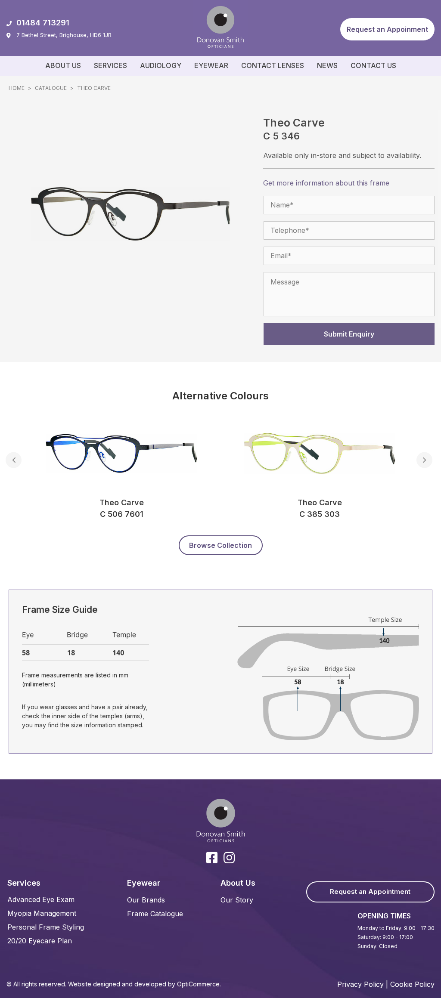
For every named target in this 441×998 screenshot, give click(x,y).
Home (17, 88)
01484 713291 (42, 22)
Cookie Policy (412, 984)
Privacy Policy (360, 984)
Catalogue (51, 88)
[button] (387, 29)
